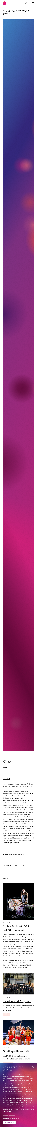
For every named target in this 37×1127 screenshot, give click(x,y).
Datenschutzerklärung (12, 1102)
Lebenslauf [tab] (6, 779)
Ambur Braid (7, 935)
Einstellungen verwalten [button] (9, 1115)
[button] (33, 3)
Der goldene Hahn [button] (13, 865)
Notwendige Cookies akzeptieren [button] (11, 1118)
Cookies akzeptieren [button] (9, 1122)
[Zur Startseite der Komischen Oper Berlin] (4, 3)
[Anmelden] (26, 3)
